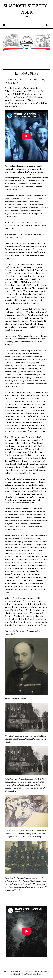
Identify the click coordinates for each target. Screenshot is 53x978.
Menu (47, 25)
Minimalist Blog (19, 974)
